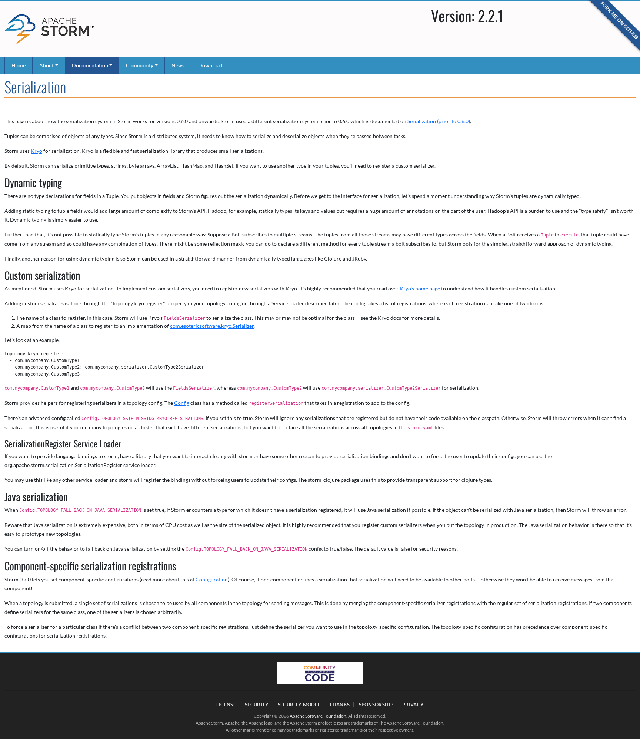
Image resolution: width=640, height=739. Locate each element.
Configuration (212, 579)
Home (18, 65)
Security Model (299, 705)
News (177, 65)
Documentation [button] (90, 65)
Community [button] (139, 65)
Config (181, 403)
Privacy (413, 705)
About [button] (46, 65)
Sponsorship (376, 705)
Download (210, 65)
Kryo (36, 151)
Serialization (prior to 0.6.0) (438, 121)
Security (257, 705)
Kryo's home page (420, 288)
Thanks (339, 705)
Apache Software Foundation (318, 716)
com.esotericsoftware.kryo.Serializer (212, 326)
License (226, 705)
